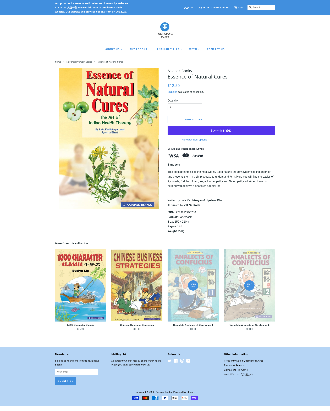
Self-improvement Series (79, 61)
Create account (220, 7)
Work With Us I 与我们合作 (238, 374)
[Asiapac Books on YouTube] (188, 361)
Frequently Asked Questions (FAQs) (243, 360)
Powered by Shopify (184, 392)
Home (58, 61)
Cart (240, 7)
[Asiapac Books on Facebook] (176, 361)
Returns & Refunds (234, 365)
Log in (201, 7)
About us (113, 49)
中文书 (193, 49)
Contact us (216, 49)
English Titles (168, 49)
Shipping (172, 91)
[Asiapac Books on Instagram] (182, 361)
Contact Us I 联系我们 (236, 370)
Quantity (173, 100)
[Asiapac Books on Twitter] (169, 361)
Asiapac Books (164, 392)
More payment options (194, 139)
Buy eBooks (138, 49)
